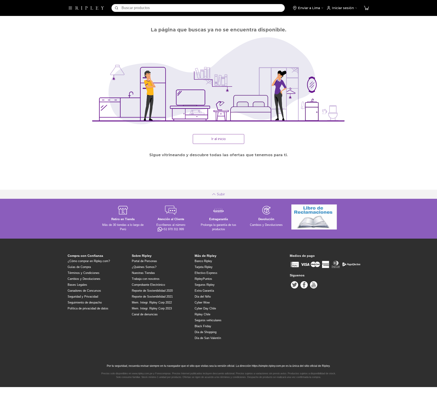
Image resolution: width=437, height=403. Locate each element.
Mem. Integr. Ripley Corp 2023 (152, 308)
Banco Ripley (203, 261)
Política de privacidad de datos (88, 308)
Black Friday (203, 326)
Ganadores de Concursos (84, 290)
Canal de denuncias (145, 314)
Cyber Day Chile (205, 308)
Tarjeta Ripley (204, 267)
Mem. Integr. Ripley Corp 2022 (152, 302)
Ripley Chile (202, 314)
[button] (366, 8)
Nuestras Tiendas (143, 273)
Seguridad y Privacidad (83, 296)
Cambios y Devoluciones (84, 279)
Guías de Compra (79, 267)
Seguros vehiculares (208, 320)
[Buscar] (117, 8)
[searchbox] (203, 8)
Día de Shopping (205, 332)
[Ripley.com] (89, 8)
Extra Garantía (204, 290)
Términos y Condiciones (83, 273)
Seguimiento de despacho (85, 302)
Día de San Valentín (208, 338)
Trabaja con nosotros (146, 279)
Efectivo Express (206, 273)
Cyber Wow (202, 302)
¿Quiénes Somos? (144, 267)
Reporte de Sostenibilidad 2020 (152, 290)
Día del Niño (203, 296)
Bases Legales (77, 284)
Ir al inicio (218, 139)
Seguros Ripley (205, 284)
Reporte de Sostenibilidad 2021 (152, 296)
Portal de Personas (144, 261)
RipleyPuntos (203, 279)
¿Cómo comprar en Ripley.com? (89, 261)
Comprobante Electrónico (148, 284)
